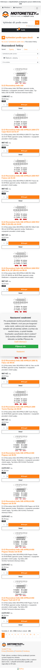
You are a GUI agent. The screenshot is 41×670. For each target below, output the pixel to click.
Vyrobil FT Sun (6, 649)
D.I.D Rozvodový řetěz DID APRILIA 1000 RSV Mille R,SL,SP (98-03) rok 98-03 (20, 269)
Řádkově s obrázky (11, 58)
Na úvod (4, 42)
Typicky (11, 49)
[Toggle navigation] (37, 8)
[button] (7, 7)
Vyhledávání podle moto (16, 42)
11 (34, 634)
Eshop (4, 651)
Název (19, 49)
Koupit (25, 105)
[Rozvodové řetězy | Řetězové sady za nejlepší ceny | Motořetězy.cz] (20, 15)
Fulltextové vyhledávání (33, 26)
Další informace (20, 342)
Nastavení (20, 352)
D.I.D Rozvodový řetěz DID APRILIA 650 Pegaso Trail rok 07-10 (18, 599)
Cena (25, 49)
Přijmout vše (20, 346)
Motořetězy (10, 651)
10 (30, 634)
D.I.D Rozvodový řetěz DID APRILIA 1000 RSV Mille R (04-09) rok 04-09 (20, 223)
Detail (20, 108)
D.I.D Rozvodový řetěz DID (13, 85)
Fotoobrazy (26, 651)
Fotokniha (18, 651)
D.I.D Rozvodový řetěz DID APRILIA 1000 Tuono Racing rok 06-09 (18, 408)
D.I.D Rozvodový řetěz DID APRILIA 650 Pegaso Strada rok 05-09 (18, 551)
